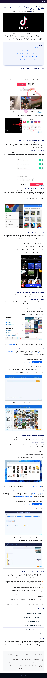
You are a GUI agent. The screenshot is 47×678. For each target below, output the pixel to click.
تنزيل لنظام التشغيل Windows (36, 362)
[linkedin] (23, 675)
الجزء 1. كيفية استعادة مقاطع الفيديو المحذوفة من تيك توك (30, 47)
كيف (40, 11)
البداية (43, 11)
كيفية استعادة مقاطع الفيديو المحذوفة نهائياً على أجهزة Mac (13, 665)
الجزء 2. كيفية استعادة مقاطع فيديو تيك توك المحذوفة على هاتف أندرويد (28, 50)
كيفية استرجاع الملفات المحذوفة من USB (16, 659)
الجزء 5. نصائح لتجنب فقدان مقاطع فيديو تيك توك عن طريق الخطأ (29, 59)
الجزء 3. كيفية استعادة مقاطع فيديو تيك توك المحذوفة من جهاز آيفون (28, 53)
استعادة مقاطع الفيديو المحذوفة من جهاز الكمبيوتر (23, 496)
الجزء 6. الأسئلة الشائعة (36, 61)
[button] (2, 1)
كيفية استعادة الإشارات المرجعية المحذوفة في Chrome (34, 654)
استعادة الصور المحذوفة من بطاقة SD (37, 662)
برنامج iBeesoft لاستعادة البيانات (38, 493)
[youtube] (25, 675)
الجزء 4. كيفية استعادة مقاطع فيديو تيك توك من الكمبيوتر (30, 56)
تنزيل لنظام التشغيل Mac (26, 362)
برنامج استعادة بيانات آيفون (10, 344)
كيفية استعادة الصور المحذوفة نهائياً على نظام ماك (15, 662)
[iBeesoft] (43, 1)
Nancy (31, 11)
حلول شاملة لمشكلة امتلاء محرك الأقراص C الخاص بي (14, 668)
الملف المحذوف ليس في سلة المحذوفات (34, 486)
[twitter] (21, 675)
